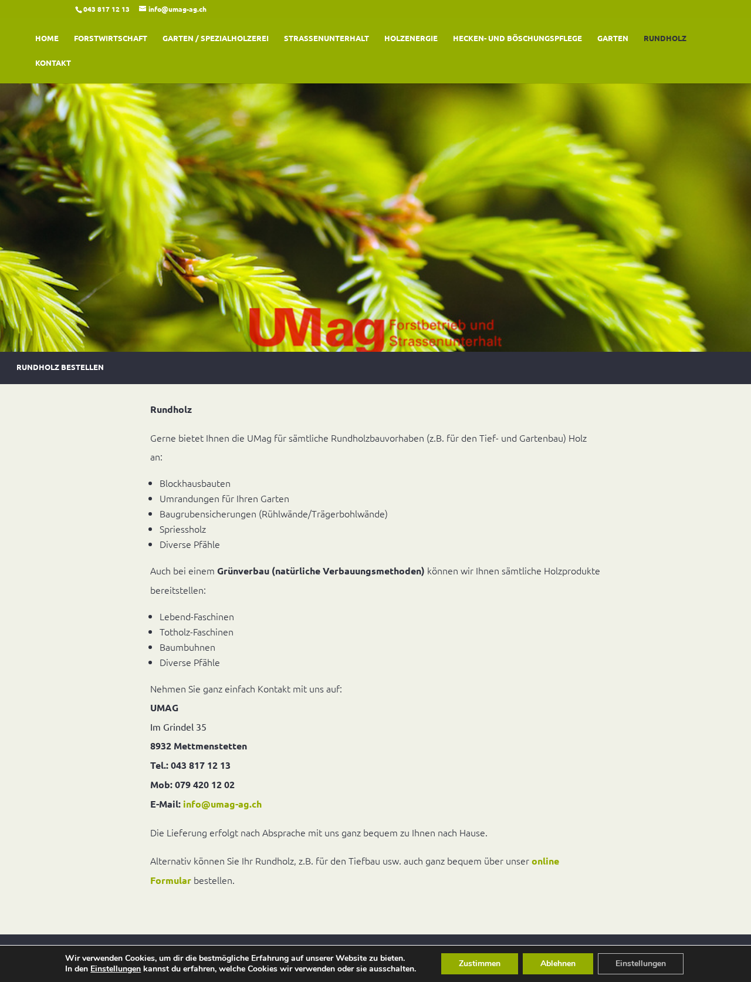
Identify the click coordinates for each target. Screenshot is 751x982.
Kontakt (53, 63)
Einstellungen (115, 969)
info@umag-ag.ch (222, 804)
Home (47, 38)
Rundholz (665, 38)
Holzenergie (411, 38)
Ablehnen (558, 963)
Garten (612, 38)
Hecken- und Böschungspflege (517, 38)
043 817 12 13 (106, 9)
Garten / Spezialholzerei (216, 38)
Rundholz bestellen (60, 369)
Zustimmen (479, 963)
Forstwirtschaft (110, 38)
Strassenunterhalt (326, 38)
